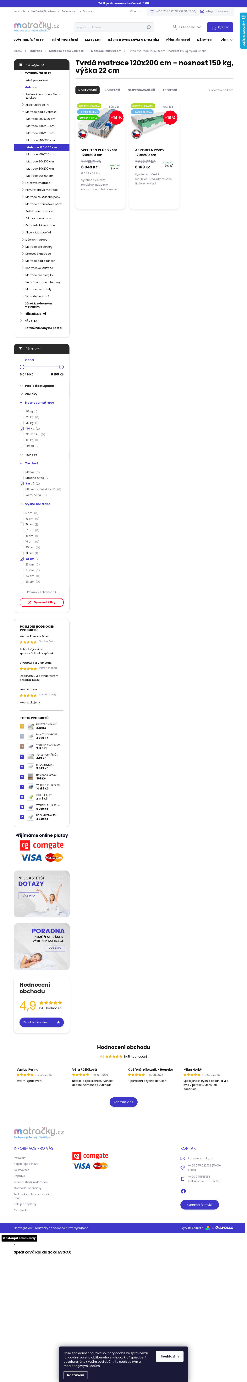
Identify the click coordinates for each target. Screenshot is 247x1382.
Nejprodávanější (141, 90)
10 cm (31, 519)
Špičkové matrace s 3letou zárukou (43, 96)
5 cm (31, 513)
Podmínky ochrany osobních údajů (33, 1196)
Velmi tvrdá (35, 495)
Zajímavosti (69, 11)
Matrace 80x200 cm (40, 169)
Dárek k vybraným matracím (38, 305)
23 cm (32, 565)
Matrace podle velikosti (41, 112)
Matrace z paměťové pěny (43, 204)
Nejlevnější (87, 90)
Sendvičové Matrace (39, 268)
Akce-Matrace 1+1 (37, 105)
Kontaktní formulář (199, 1205)
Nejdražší (112, 90)
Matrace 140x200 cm (40, 140)
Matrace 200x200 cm (40, 119)
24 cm (32, 576)
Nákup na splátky (25, 1204)
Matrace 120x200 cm (41, 147)
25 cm (32, 570)
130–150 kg (34, 434)
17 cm (31, 530)
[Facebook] (183, 1190)
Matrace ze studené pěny (42, 197)
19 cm (31, 542)
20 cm (32, 547)
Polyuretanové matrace (41, 190)
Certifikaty (21, 1210)
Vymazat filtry (44, 602)
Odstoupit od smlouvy (19, 1238)
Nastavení (75, 1375)
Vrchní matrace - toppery (43, 282)
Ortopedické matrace (40, 225)
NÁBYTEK (31, 321)
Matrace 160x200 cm (40, 133)
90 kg (31, 411)
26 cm (32, 582)
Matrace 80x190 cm (39, 176)
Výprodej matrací (37, 296)
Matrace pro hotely (38, 289)
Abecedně (170, 90)
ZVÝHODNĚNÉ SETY (38, 73)
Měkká (32, 472)
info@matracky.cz (200, 1158)
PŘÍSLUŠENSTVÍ (35, 314)
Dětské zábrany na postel (43, 328)
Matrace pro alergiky (39, 275)
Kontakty (20, 11)
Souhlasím (170, 1356)
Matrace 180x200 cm (40, 126)
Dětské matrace (36, 240)
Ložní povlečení (36, 80)
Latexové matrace (37, 183)
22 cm (31, 559)
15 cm (31, 524)
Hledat (148, 27)
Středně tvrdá (36, 478)
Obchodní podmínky (27, 1188)
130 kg (31, 423)
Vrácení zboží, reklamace (31, 1182)
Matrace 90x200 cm (40, 161)
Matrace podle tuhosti (40, 261)
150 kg (32, 429)
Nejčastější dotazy (43, 11)
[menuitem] (30, 40)
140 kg (31, 446)
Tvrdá (32, 484)
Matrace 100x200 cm (40, 154)
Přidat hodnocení (35, 1022)
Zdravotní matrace (38, 218)
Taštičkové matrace (39, 211)
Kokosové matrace (38, 254)
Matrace (31, 87)
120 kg (31, 417)
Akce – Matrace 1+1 (38, 232)
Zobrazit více (124, 1102)
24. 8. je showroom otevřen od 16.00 (123, 3)
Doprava (88, 11)
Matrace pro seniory (38, 247)
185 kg (31, 440)
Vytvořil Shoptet (192, 1228)
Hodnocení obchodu (123, 1047)
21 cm (31, 553)
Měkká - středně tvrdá (42, 489)
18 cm (31, 536)
